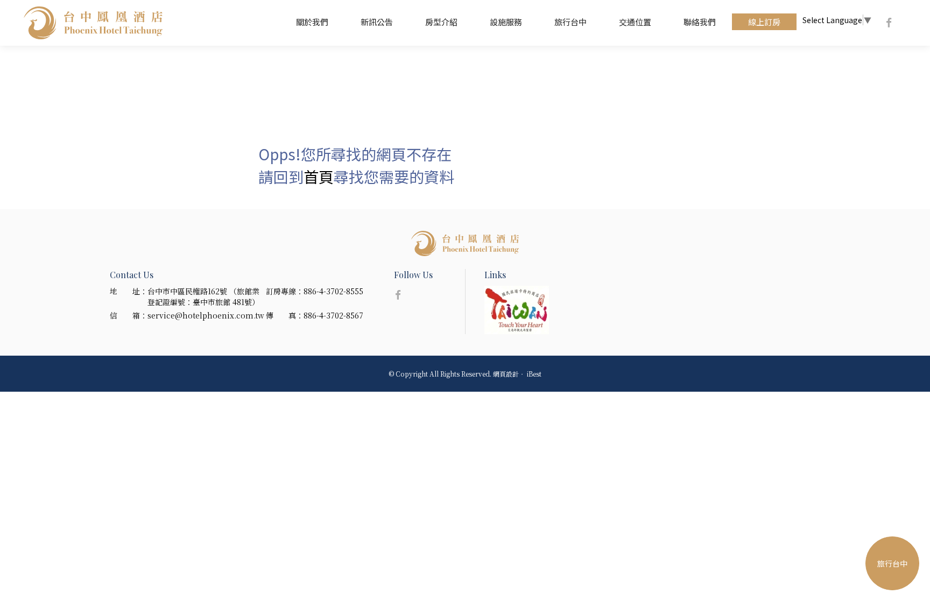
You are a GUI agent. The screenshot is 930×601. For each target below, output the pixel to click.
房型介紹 (441, 21)
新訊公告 (377, 21)
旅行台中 (570, 21)
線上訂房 (764, 21)
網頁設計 (506, 373)
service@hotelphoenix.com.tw (205, 315)
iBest (534, 373)
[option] (526, 310)
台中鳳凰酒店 (93, 23)
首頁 (319, 176)
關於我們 (312, 21)
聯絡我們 (700, 21)
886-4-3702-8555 (333, 291)
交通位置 (635, 21)
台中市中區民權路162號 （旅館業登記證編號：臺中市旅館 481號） (203, 296)
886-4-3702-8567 (333, 315)
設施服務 (506, 21)
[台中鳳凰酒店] (465, 243)
